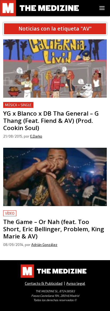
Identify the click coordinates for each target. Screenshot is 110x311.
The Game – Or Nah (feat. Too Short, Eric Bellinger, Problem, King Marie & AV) (51, 216)
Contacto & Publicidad (43, 283)
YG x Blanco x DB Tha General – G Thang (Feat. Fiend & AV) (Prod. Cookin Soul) (53, 108)
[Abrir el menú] (102, 8)
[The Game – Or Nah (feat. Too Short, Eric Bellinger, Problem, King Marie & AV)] (55, 177)
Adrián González (44, 244)
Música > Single (18, 105)
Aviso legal (75, 283)
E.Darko (36, 136)
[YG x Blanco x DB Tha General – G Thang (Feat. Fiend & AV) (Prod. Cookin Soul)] (55, 68)
